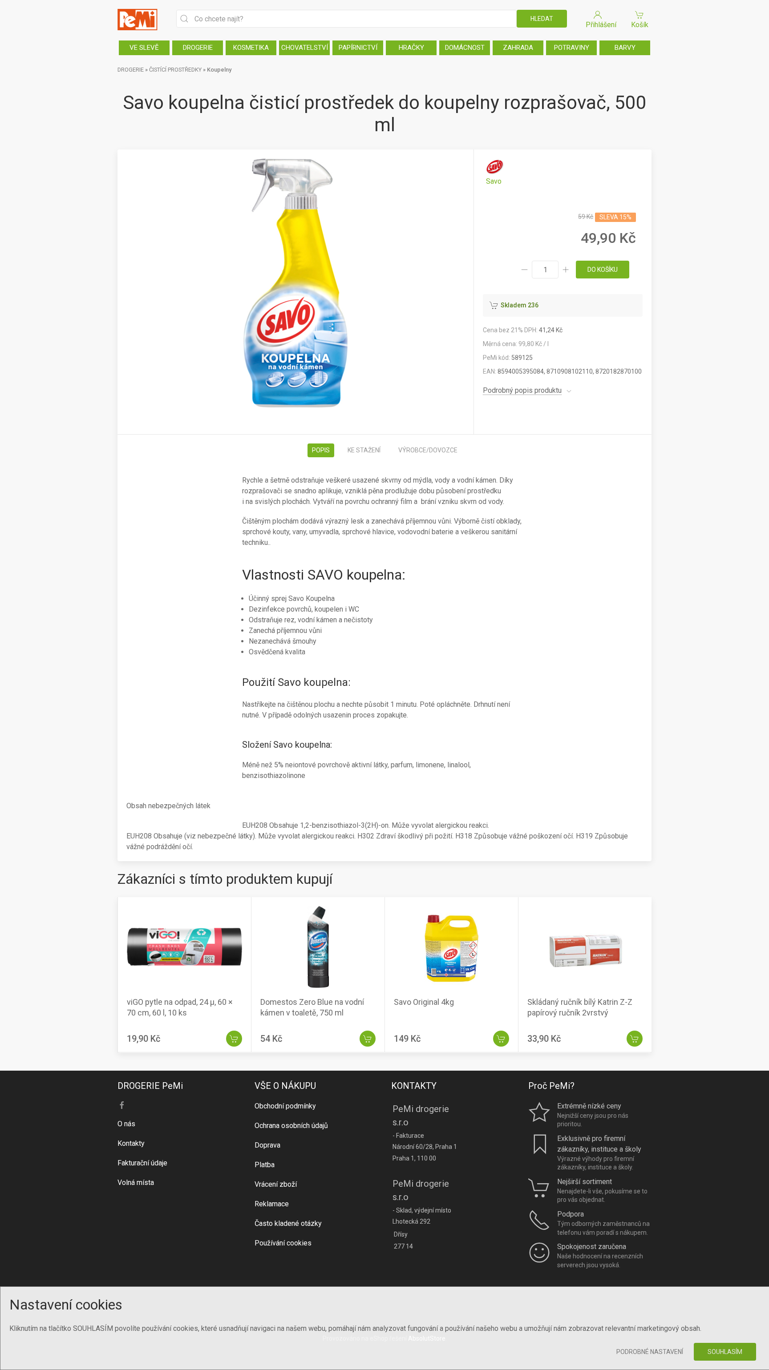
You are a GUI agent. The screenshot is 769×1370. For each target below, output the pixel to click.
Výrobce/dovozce (427, 450)
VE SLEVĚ (144, 48)
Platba (265, 1164)
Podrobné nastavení (649, 1351)
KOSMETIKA (251, 48)
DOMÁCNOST (465, 48)
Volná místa (135, 1182)
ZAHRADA (518, 48)
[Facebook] (121, 1105)
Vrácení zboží (276, 1184)
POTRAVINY (571, 48)
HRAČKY (411, 48)
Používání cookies (283, 1243)
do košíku (602, 269)
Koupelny (219, 69)
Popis (321, 450)
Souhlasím (725, 1351)
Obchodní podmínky (285, 1106)
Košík (639, 24)
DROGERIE (198, 48)
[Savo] (494, 172)
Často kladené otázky (288, 1223)
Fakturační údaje (142, 1163)
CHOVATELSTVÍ (304, 48)
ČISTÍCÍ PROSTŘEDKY (175, 69)
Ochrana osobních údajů (291, 1125)
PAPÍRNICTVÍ (358, 48)
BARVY (625, 48)
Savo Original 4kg (424, 1002)
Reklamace (272, 1204)
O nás (126, 1124)
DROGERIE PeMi (150, 1085)
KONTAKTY (414, 1085)
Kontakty (131, 1143)
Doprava (267, 1145)
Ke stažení (364, 450)
